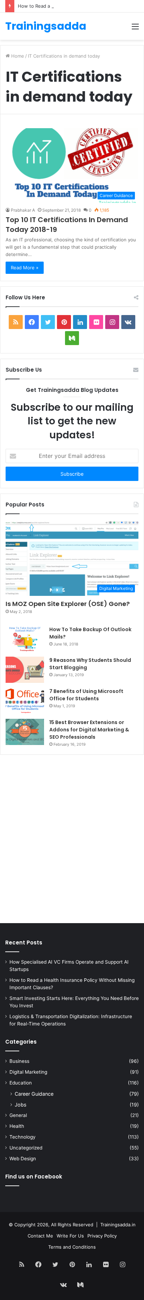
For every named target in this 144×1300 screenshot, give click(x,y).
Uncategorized (25, 1148)
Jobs (20, 1105)
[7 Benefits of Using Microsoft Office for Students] (25, 701)
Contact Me (40, 1236)
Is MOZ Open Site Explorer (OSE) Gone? (68, 603)
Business (19, 1061)
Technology (22, 1137)
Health (16, 1126)
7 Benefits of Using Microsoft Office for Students (86, 695)
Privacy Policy (102, 1236)
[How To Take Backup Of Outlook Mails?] (25, 639)
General (18, 1115)
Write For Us (70, 1236)
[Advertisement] (72, 841)
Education (20, 1083)
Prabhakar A (23, 210)
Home (17, 56)
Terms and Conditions (72, 1247)
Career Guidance (34, 1094)
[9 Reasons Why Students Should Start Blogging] (25, 670)
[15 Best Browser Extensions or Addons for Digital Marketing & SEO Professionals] (25, 732)
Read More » (24, 267)
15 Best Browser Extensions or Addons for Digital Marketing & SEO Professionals (89, 729)
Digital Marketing (28, 1072)
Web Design (22, 1158)
